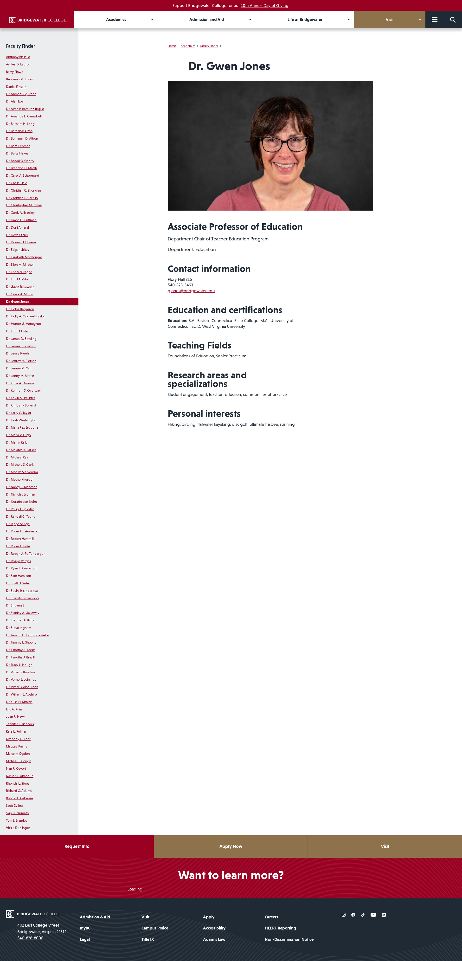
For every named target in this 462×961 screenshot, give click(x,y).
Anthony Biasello (18, 57)
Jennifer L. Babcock (20, 724)
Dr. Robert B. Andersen (22, 531)
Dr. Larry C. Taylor (18, 413)
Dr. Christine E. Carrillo (22, 198)
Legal (85, 939)
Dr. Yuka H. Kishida (19, 702)
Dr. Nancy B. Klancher (21, 487)
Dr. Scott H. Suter (18, 583)
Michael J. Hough (18, 761)
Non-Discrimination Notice (289, 939)
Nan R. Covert (16, 768)
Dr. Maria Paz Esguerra (22, 427)
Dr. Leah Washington (21, 420)
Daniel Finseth (16, 87)
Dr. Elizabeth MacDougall (24, 257)
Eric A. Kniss (14, 709)
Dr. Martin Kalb (16, 442)
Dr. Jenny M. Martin (20, 376)
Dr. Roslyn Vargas (18, 561)
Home (172, 46)
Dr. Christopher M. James (24, 205)
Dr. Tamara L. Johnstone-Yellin (27, 635)
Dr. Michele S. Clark (19, 464)
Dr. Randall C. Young (21, 516)
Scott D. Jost (14, 805)
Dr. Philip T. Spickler (20, 509)
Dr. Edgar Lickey (17, 250)
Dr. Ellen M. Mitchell (20, 264)
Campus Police (154, 928)
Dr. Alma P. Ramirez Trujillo (25, 109)
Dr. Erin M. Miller (18, 279)
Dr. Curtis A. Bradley (20, 212)
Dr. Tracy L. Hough (19, 665)
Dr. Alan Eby (15, 101)
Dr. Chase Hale (16, 183)
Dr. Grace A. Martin (19, 294)
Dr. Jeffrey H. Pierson (21, 361)
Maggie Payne (16, 746)
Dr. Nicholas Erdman (20, 494)
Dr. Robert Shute (18, 546)
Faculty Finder (20, 46)
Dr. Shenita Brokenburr (22, 598)
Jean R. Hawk (15, 716)
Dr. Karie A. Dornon (20, 383)
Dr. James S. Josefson (21, 346)
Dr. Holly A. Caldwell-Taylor (25, 316)
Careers (271, 917)
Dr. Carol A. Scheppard (22, 175)
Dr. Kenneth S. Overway (23, 390)
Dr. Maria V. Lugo (18, 435)
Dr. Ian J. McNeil (17, 331)
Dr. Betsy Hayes (17, 153)
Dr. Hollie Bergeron (20, 309)
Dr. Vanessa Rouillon (20, 672)
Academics (188, 46)
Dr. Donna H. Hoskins (21, 242)
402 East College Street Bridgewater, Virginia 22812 (41, 928)
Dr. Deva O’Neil (17, 235)
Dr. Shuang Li (15, 605)
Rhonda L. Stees (17, 783)
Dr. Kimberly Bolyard (21, 405)
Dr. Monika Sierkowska (22, 472)
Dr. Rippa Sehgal (18, 524)
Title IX (147, 939)
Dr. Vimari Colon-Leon (22, 687)
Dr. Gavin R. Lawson (20, 287)
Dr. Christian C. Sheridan (23, 190)
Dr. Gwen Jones (17, 301)
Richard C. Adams (19, 791)
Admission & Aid (95, 917)
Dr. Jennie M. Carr (19, 368)
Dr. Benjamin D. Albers (22, 138)
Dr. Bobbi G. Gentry (20, 161)
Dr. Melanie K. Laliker (21, 450)
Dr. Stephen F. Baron (21, 620)
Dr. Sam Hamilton (18, 576)
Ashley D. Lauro (17, 64)
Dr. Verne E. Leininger (22, 679)
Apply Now (230, 846)
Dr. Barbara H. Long (20, 124)
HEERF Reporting (280, 928)
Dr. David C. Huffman (21, 220)
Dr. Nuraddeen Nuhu (21, 501)
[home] (37, 19)
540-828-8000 (30, 937)
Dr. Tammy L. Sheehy (21, 642)
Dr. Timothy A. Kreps (20, 650)
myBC (85, 928)
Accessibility (214, 928)
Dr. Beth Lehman (18, 146)
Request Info (77, 846)
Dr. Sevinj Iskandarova (22, 591)
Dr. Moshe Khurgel (19, 479)
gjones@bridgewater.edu (191, 290)
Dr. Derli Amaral (17, 227)
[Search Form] (453, 19)
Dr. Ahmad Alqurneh (21, 94)
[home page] (35, 913)
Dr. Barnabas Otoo (19, 131)
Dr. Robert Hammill (20, 539)
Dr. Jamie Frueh (17, 353)
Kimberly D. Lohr (18, 739)
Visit (385, 846)
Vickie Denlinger (18, 828)
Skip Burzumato (17, 813)
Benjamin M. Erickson (21, 79)
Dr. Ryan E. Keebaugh (22, 568)
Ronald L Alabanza (19, 798)
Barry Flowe (14, 72)
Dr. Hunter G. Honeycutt (23, 324)
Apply (208, 917)
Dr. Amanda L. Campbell (24, 116)
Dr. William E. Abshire (21, 694)
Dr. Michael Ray (17, 457)
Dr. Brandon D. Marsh (21, 168)
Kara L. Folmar (16, 731)
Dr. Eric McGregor (19, 272)
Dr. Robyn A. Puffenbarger (25, 553)
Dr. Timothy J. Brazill (20, 657)
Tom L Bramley (16, 820)
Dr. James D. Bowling (21, 339)
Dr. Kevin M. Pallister (20, 398)
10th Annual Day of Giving (265, 5)
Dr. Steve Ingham (18, 628)
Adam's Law (214, 939)
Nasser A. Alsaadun (19, 776)
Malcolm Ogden (18, 753)
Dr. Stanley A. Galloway (22, 613)
